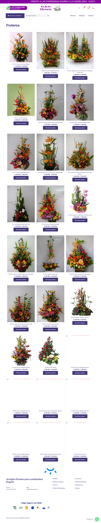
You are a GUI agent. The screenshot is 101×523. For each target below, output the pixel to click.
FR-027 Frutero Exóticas (21, 118)
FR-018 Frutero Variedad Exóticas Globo (79, 122)
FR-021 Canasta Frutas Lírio (50, 274)
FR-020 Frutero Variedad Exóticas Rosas (79, 274)
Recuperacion (79, 485)
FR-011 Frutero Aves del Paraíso (21, 64)
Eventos (77, 488)
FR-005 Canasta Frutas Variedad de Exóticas (50, 411)
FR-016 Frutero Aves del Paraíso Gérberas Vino (50, 172)
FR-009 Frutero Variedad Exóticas (21, 367)
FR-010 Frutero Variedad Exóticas (80, 317)
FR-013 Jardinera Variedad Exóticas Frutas (21, 324)
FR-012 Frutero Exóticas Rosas (50, 324)
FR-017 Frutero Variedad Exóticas (21, 172)
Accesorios (78, 478)
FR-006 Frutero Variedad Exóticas (21, 411)
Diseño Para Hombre (80, 482)
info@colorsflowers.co (32, 489)
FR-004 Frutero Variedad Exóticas (80, 411)
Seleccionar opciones (21, 69)
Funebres (55, 478)
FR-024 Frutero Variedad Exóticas (50, 224)
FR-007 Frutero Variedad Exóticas (80, 367)
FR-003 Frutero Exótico (80, 454)
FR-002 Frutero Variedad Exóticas (21, 454)
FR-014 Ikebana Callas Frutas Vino (21, 224)
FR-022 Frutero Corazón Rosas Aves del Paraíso (21, 274)
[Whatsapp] (97, 519)
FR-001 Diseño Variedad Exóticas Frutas (50, 454)
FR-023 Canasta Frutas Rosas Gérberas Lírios (80, 215)
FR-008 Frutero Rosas (50, 367)
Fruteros (54, 485)
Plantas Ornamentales (58, 488)
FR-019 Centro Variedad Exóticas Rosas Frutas (50, 122)
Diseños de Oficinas (57, 482)
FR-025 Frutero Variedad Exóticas (50, 70)
